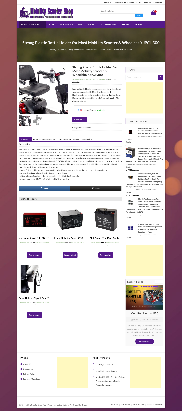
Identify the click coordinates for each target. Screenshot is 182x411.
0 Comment (153, 319)
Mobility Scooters (70, 24)
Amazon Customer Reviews (44, 139)
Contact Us (120, 2)
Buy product (79, 120)
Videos (138, 24)
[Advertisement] (144, 97)
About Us (108, 2)
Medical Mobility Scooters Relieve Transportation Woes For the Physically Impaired (110, 381)
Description (25, 139)
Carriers (91, 24)
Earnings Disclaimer (153, 2)
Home (51, 24)
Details (107, 79)
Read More (144, 341)
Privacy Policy (135, 2)
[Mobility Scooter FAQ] (144, 297)
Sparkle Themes (81, 405)
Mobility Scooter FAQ (144, 313)
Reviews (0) (87, 139)
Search (139, 15)
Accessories (107, 24)
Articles (124, 24)
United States (90, 110)
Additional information (69, 139)
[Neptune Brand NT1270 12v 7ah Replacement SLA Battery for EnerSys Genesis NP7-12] (35, 219)
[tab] (25, 139)
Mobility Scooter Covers (106, 371)
